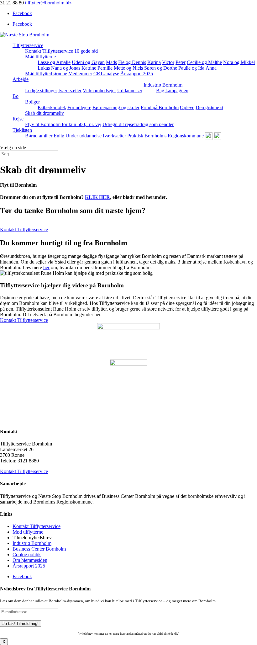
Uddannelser (129, 90)
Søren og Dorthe (160, 68)
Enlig (59, 135)
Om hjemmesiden (30, 560)
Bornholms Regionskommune (174, 135)
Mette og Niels (128, 68)
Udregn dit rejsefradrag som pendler (138, 124)
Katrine (88, 68)
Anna (211, 68)
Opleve (187, 107)
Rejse (18, 118)
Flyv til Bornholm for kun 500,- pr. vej (63, 124)
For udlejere (79, 107)
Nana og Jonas (65, 68)
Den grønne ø (209, 107)
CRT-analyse (106, 73)
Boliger (32, 101)
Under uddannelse (84, 135)
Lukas (44, 68)
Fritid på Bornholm (160, 107)
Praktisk (135, 135)
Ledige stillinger (41, 90)
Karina (154, 62)
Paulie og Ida (191, 68)
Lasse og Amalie (54, 62)
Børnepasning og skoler (115, 107)
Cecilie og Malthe (204, 62)
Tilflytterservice (28, 45)
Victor (168, 62)
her (46, 267)
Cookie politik (27, 554)
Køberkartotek (52, 107)
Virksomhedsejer (99, 90)
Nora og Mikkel (239, 62)
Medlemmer (80, 73)
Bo (15, 96)
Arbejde (21, 79)
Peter (181, 62)
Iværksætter (69, 90)
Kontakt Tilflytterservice (49, 51)
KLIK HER (97, 197)
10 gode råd (86, 51)
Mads (111, 62)
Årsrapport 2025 (136, 73)
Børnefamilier (38, 135)
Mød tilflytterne (40, 56)
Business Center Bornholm (39, 549)
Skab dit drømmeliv (44, 113)
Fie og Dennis (132, 62)
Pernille (105, 68)
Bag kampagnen (172, 90)
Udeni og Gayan (88, 62)
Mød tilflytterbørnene (46, 73)
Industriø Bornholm (163, 85)
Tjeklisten (22, 130)
